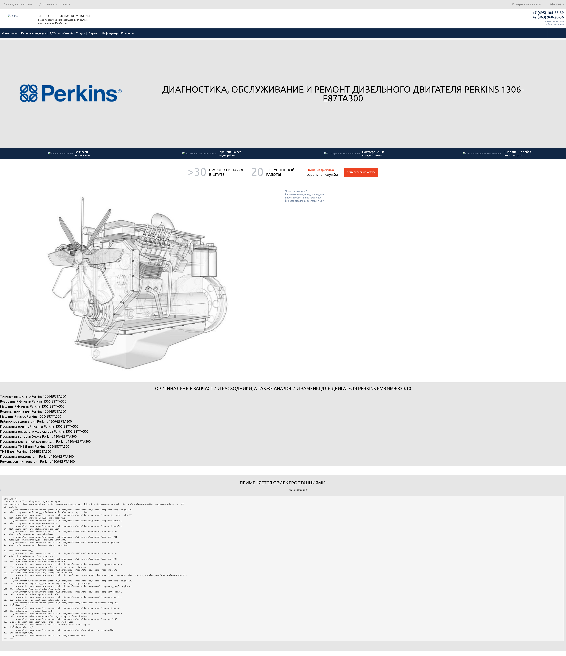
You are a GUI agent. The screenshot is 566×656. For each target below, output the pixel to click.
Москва (556, 4)
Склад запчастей (18, 4)
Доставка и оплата (55, 4)
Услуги (80, 33)
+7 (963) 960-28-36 (548, 17)
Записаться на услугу (361, 172)
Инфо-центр (110, 33)
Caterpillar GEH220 (298, 490)
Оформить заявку (526, 4)
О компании (10, 33)
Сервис (93, 33)
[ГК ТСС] (19, 17)
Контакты (127, 33)
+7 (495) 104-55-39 (548, 13)
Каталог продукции (33, 33)
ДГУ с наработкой (61, 33)
